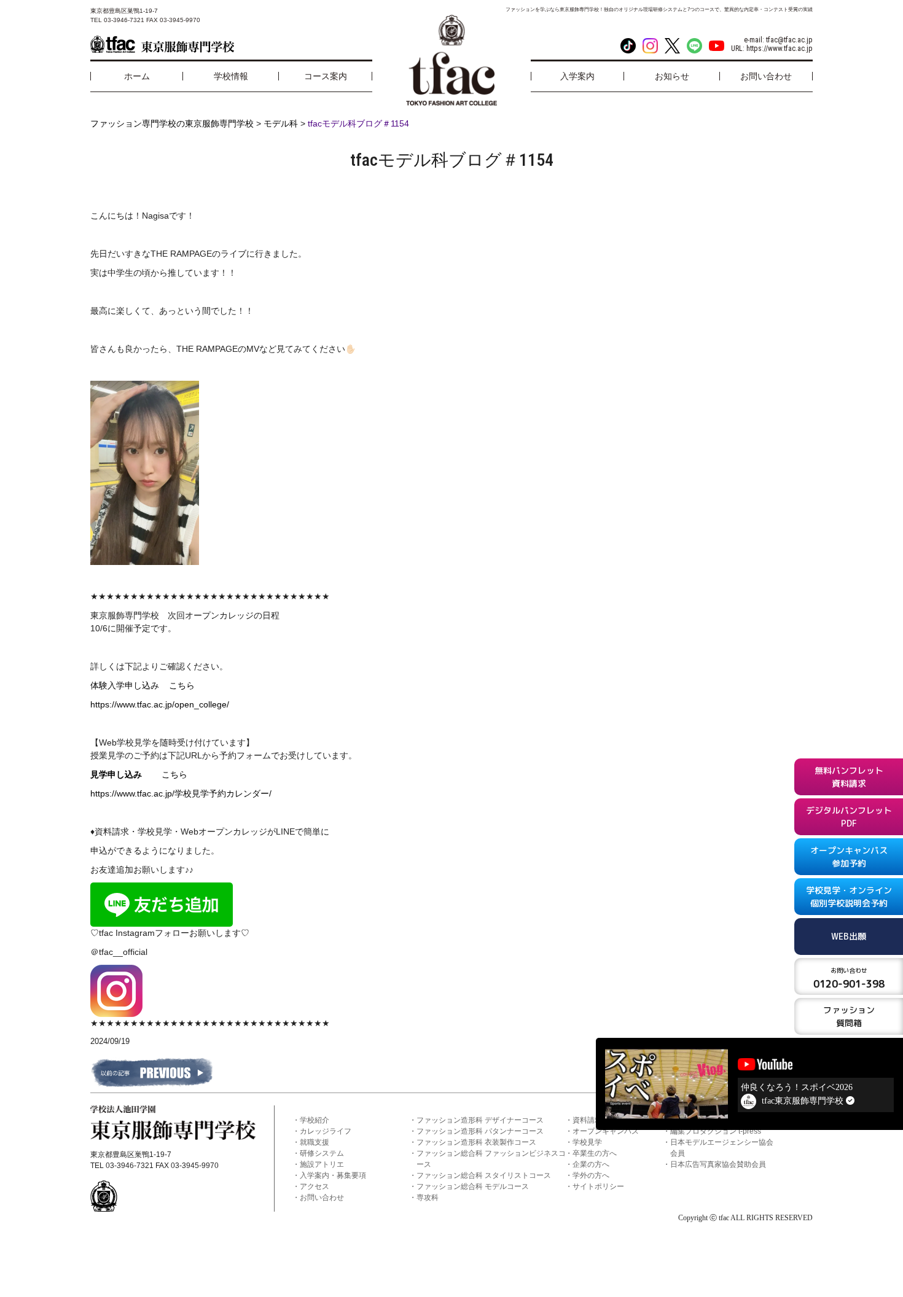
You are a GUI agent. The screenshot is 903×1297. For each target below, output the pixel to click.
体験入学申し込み (129, 685)
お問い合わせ (322, 1197)
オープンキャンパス (606, 1131)
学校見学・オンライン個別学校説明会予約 (849, 896)
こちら (182, 685)
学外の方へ (591, 1175)
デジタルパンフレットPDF (849, 816)
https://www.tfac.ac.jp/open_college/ (159, 704)
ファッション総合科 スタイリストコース (483, 1175)
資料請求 (587, 1120)
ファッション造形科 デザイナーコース (480, 1120)
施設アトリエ (322, 1164)
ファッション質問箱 (849, 1016)
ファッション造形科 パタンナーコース (480, 1131)
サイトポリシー (598, 1186)
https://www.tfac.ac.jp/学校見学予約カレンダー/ (181, 793)
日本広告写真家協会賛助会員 (718, 1164)
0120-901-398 (849, 978)
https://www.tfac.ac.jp (779, 48)
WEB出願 (848, 936)
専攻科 (427, 1197)
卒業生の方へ (595, 1153)
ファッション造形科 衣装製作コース (476, 1142)
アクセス (314, 1186)
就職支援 (314, 1142)
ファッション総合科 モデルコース (472, 1186)
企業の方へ (591, 1164)
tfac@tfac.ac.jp (789, 40)
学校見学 (587, 1142)
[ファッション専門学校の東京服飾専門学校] (162, 44)
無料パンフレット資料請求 (849, 777)
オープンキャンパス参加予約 (849, 856)
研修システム (322, 1153)
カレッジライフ (325, 1131)
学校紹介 (314, 1120)
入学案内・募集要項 (333, 1175)
